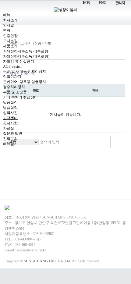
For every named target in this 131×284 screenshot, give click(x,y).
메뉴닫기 (10, 144)
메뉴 (6, 15)
